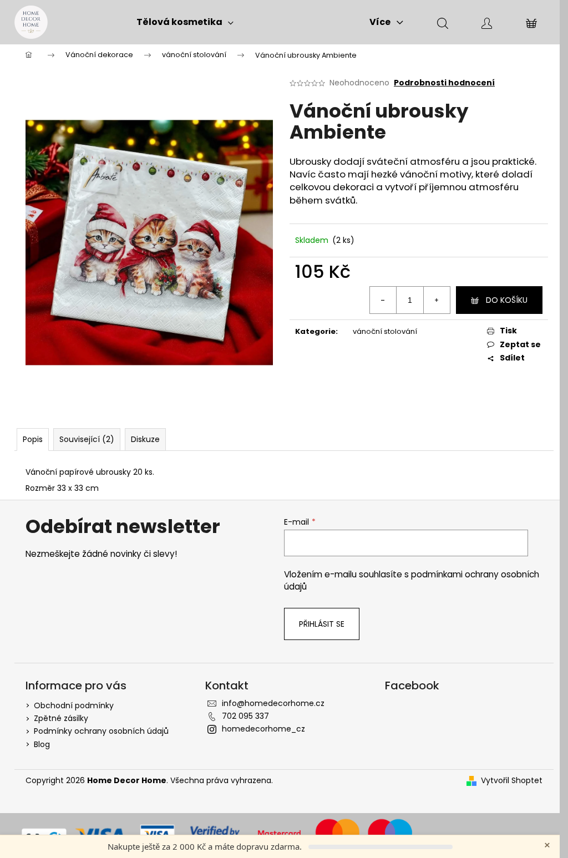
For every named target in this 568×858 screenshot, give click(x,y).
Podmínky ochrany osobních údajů (101, 731)
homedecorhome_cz (263, 728)
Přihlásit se (321, 623)
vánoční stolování (385, 331)
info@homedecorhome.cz (273, 703)
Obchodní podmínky (74, 705)
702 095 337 (245, 716)
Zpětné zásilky (61, 718)
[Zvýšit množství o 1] (436, 300)
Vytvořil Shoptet (511, 780)
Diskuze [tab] (145, 439)
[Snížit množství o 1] (383, 300)
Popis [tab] (33, 439)
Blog (42, 744)
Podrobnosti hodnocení (444, 83)
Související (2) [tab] (86, 439)
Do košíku (507, 300)
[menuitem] (185, 22)
